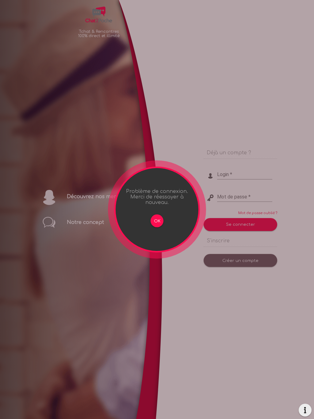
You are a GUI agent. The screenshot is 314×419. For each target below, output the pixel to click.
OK (157, 221)
